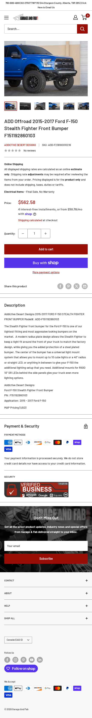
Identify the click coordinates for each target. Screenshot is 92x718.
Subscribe (46, 558)
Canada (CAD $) (14, 639)
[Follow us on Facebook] (7, 660)
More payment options (46, 272)
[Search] (82, 29)
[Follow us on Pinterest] (24, 660)
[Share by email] (85, 286)
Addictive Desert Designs (20, 144)
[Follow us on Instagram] (15, 660)
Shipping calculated (30, 220)
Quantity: (10, 233)
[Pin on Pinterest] (68, 286)
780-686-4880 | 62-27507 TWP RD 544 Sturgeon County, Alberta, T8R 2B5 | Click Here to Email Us (46, 5)
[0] (84, 17)
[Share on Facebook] (60, 286)
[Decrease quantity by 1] (22, 233)
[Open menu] (6, 17)
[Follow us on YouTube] (32, 660)
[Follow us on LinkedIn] (40, 660)
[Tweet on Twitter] (77, 286)
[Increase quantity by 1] (45, 233)
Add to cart (46, 249)
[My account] (75, 17)
